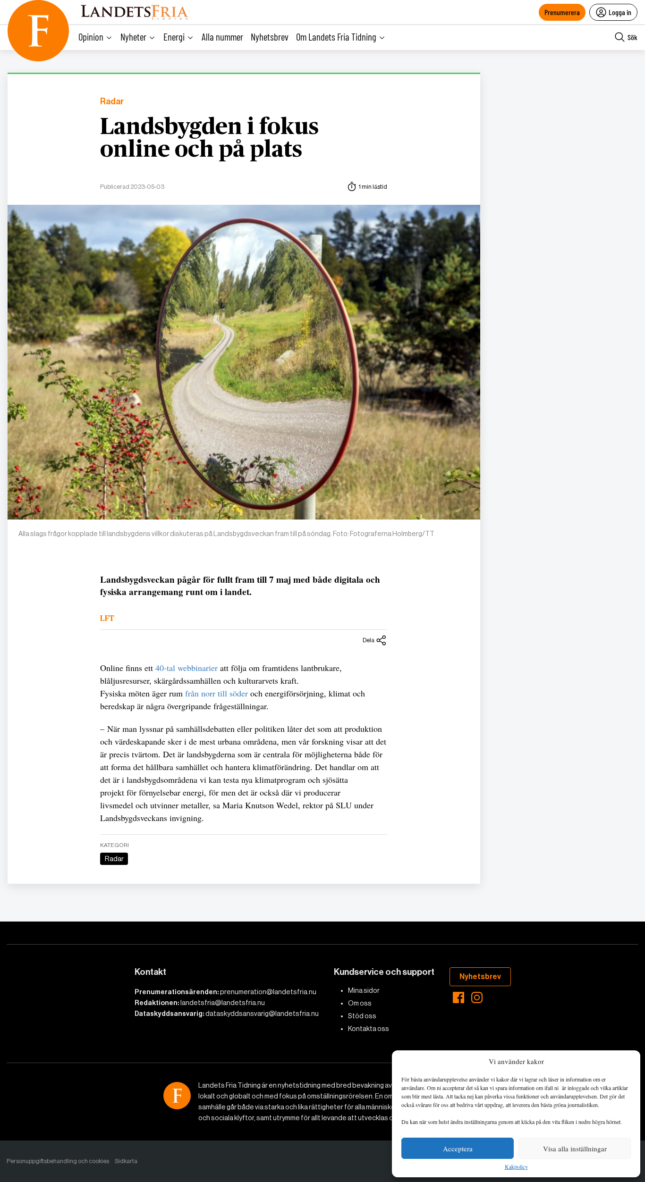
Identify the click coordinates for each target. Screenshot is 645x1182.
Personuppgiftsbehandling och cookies (58, 1161)
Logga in (620, 12)
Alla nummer (222, 36)
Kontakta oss (368, 1028)
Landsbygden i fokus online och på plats (209, 138)
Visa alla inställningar (575, 1148)
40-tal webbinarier (186, 667)
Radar (112, 102)
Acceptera (458, 1148)
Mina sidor (364, 990)
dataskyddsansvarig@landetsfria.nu (262, 1013)
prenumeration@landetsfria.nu (268, 992)
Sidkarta (126, 1161)
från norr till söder (216, 693)
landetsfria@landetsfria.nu (222, 1002)
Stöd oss (362, 1016)
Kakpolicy (516, 1167)
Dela (368, 640)
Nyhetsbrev (270, 36)
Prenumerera (562, 12)
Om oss (360, 1003)
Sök (632, 37)
